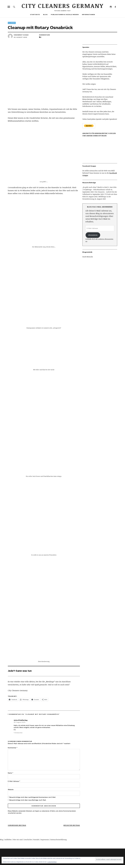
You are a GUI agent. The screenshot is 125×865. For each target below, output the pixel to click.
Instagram (111, 7)
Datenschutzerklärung (58, 839)
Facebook (115, 7)
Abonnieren (92, 235)
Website (10, 789)
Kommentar (12, 747)
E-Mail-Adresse (14, 781)
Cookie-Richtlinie (52, 862)
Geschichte (28, 839)
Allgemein (11, 23)
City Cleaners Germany (63, 6)
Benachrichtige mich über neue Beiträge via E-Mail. (27, 800)
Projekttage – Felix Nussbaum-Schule (96, 189)
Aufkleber (8, 839)
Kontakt (36, 839)
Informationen (88, 14)
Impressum (45, 839)
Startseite (35, 14)
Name (10, 773)
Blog (45, 14)
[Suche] (14, 7)
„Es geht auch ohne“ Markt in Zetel (95, 187)
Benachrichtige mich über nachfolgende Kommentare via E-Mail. (32, 797)
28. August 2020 (20, 37)
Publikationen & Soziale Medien (65, 14)
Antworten (18, 732)
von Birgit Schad (21, 35)
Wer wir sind (18, 839)
